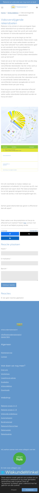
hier (25, 223)
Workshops (5, 374)
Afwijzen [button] (14, 490)
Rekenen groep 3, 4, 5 (9, 406)
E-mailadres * (6, 259)
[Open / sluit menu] (2, 7)
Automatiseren (6, 418)
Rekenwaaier (6, 430)
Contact (4, 357)
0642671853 (5, 337)
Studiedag (5, 382)
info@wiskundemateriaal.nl (11, 335)
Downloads (5, 390)
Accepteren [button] (30, 490)
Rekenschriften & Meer (9, 426)
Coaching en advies (8, 378)
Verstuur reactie (9, 285)
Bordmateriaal (6, 422)
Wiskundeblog (13, 13)
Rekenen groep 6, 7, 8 (9, 410)
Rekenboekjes (6, 434)
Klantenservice (6, 353)
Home (3, 13)
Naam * (4, 249)
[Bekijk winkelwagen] (37, 7)
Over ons (4, 370)
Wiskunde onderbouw (9, 414)
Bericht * (4, 269)
